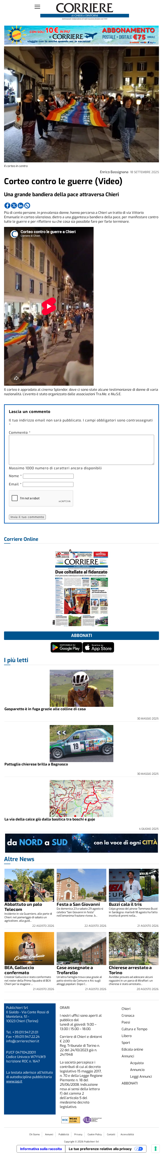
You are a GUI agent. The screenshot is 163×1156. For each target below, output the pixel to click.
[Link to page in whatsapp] (27, 206)
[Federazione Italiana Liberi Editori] (92, 1122)
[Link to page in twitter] (14, 206)
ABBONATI (130, 1083)
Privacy (78, 1134)
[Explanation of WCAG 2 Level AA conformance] (71, 1122)
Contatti (111, 1134)
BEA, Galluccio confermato (19, 970)
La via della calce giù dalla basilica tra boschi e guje (49, 819)
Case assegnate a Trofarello (75, 970)
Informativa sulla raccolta (41, 1149)
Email (15, 484)
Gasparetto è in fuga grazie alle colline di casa (45, 708)
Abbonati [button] (81, 635)
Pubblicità (64, 1134)
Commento (20, 432)
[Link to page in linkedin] (21, 206)
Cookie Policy (95, 1134)
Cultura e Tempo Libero (134, 1032)
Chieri (126, 1009)
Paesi (126, 1022)
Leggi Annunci (141, 1076)
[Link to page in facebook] (7, 206)
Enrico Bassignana (114, 172)
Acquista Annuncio (137, 1066)
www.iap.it (14, 1081)
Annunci (128, 1056)
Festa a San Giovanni (78, 904)
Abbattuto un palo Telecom (23, 906)
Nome (15, 476)
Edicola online (132, 1049)
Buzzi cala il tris (125, 904)
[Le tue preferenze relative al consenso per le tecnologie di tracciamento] (156, 1149)
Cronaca (128, 1015)
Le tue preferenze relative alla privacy (100, 1149)
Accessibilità (127, 1134)
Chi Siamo (34, 1134)
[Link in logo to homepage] (84, 11)
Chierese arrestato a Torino (130, 970)
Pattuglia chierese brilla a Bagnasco (36, 764)
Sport (126, 1042)
